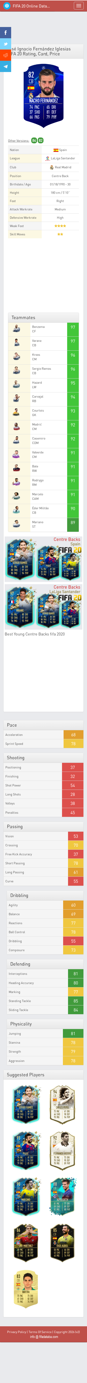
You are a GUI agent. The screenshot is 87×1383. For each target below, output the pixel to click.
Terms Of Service (40, 1332)
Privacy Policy (16, 1332)
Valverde (38, 452)
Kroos (36, 354)
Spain (62, 150)
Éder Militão (40, 508)
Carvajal (37, 396)
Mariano (37, 522)
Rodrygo (38, 480)
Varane (36, 340)
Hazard (37, 382)
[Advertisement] (43, 29)
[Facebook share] (5, 32)
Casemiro (38, 438)
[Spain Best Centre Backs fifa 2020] (43, 559)
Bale (35, 466)
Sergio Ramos (41, 368)
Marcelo (37, 494)
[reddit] (5, 55)
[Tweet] (5, 44)
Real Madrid (62, 167)
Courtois (38, 410)
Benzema (38, 327)
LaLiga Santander (62, 158)
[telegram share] (5, 66)
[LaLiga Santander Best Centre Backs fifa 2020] (43, 607)
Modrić (37, 424)
